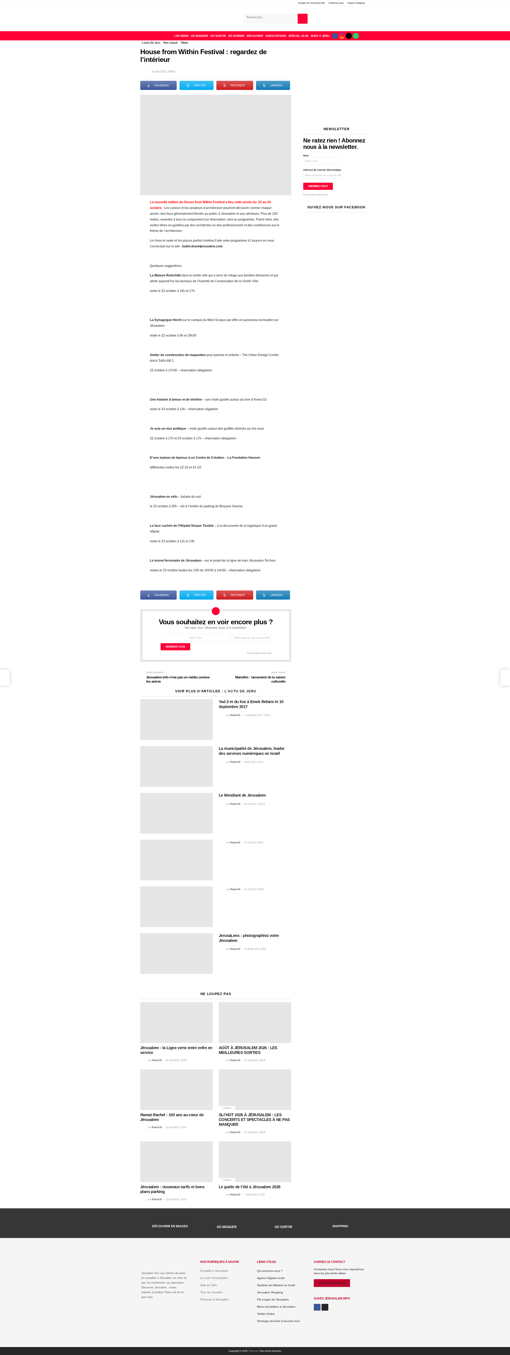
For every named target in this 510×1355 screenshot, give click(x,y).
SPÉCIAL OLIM (298, 35)
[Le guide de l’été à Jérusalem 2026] (255, 1161)
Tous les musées (211, 1292)
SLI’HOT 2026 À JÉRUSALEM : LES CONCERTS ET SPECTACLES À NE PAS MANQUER (254, 1120)
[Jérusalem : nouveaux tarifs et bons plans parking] (176, 1161)
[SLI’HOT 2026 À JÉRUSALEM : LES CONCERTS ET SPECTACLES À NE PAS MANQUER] (255, 1089)
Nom (306, 155)
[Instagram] (342, 36)
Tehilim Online (266, 1313)
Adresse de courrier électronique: (322, 170)
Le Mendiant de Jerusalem (242, 795)
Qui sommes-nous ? (269, 1270)
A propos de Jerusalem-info (311, 3)
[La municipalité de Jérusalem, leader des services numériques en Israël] (176, 766)
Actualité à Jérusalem (214, 1270)
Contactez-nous (336, 3)
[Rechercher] (303, 19)
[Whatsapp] (356, 36)
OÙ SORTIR (218, 35)
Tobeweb (253, 1351)
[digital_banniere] (336, 59)
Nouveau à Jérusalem (214, 1299)
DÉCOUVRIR (255, 35)
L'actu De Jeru (240, 691)
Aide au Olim (208, 1285)
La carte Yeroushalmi (214, 1278)
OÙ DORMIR (236, 35)
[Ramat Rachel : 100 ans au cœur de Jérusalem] (176, 1089)
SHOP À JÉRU (320, 35)
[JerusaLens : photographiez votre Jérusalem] (176, 953)
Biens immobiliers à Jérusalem (276, 1306)
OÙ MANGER (199, 35)
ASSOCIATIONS (275, 35)
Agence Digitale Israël (270, 1278)
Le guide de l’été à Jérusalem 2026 (249, 1187)
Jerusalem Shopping (270, 1292)
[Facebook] (335, 36)
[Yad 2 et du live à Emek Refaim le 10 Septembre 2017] (176, 719)
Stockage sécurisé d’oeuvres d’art (278, 1321)
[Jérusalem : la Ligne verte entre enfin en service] (176, 1022)
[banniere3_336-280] (336, 116)
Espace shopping (356, 3)
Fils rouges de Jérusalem (273, 1299)
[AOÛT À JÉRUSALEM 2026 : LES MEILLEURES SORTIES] (255, 1022)
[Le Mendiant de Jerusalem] (176, 813)
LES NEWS (181, 35)
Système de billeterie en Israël (276, 1285)
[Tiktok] (349, 36)
